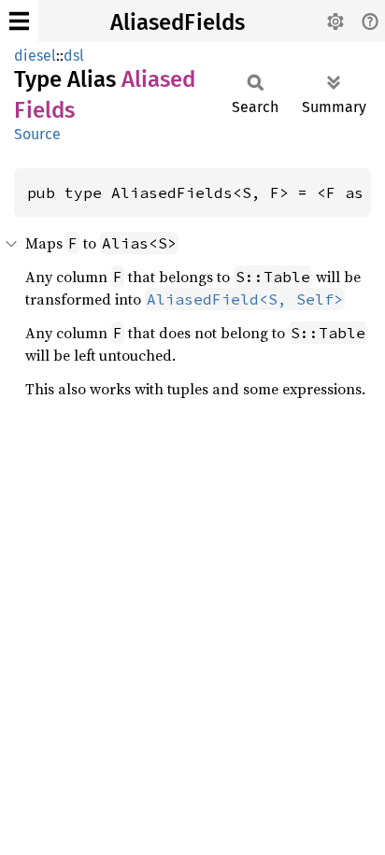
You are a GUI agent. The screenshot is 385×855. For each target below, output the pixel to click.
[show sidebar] (19, 21)
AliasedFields (177, 22)
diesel (35, 55)
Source (37, 134)
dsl (74, 55)
